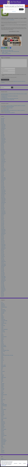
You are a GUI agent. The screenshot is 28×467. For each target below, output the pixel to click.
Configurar (24, 463)
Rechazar (20, 463)
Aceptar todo (15, 463)
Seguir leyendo (14, 11)
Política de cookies (3, 465)
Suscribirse (21, 9)
